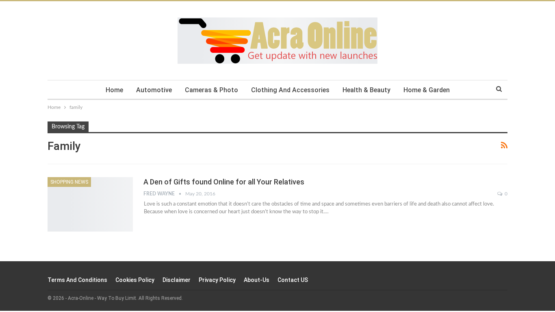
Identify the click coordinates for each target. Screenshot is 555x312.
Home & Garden (426, 90)
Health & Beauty (366, 90)
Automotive (154, 90)
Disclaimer (177, 280)
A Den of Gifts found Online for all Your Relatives (223, 182)
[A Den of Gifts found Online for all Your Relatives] (90, 204)
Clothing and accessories (290, 90)
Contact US (293, 280)
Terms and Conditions (77, 280)
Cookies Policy (134, 280)
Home (114, 90)
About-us (256, 280)
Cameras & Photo (211, 90)
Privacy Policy (217, 280)
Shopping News (69, 182)
